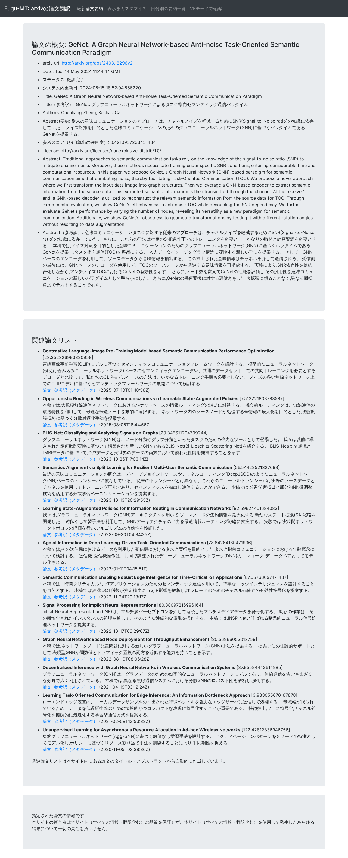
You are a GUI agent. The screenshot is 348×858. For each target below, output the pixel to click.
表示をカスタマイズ (127, 8)
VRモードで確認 (206, 8)
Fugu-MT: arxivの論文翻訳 (37, 8)
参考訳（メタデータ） (76, 390)
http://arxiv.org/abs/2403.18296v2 (97, 63)
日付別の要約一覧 (168, 8)
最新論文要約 (90, 8)
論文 (47, 390)
